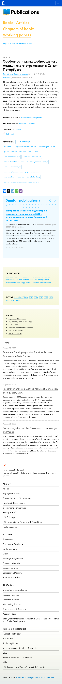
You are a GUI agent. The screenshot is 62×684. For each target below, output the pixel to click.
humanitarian (11, 279)
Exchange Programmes (13, 558)
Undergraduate (10, 549)
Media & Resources (15, 629)
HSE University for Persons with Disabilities (22, 522)
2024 (36, 297)
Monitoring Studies (11, 604)
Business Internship (11, 577)
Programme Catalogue (13, 544)
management (43, 279)
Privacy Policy (40, 677)
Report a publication (10, 43)
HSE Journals (8, 638)
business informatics (14, 276)
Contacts (20, 677)
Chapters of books (18, 28)
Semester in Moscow (12, 572)
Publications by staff (12, 633)
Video (5, 662)
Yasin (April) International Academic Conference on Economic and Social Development (31, 620)
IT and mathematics (25, 279)
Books (8, 22)
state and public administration (38, 282)
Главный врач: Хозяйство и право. (15, 74)
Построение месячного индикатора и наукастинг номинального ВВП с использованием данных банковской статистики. (26, 215)
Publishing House (10, 643)
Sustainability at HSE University (17, 498)
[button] (6, 204)
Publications (25, 12)
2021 (51, 297)
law (35, 279)
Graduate (7, 553)
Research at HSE (25, 43)
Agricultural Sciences (17, 318)
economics (27, 276)
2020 (8, 300)
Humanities (13, 324)
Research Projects (11, 599)
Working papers (17, 34)
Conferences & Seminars (14, 609)
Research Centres (11, 594)
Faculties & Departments (14, 503)
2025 (31, 297)
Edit (58, 681)
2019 (13, 300)
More (18, 300)
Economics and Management (31, 117)
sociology (21, 282)
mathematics (11, 282)
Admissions (8, 539)
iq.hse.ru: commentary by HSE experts (20, 648)
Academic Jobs (9, 613)
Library (6, 652)
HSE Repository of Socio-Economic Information (24, 667)
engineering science (41, 276)
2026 (26, 297)
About (7, 484)
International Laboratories (15, 590)
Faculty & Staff (10, 512)
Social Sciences (15, 333)
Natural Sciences (15, 330)
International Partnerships (14, 507)
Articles (22, 22)
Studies (8, 534)
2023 (41, 297)
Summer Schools (10, 568)
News (6, 343)
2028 (16, 297)
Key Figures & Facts (11, 493)
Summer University (11, 563)
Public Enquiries (10, 526)
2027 (21, 297)
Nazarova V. (7, 77)
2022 (46, 297)
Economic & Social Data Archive (17, 657)
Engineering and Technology (20, 321)
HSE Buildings (9, 517)
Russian (18, 130)
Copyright (29, 677)
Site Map (50, 677)
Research (9, 585)
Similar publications (23, 200)
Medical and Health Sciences (21, 327)
